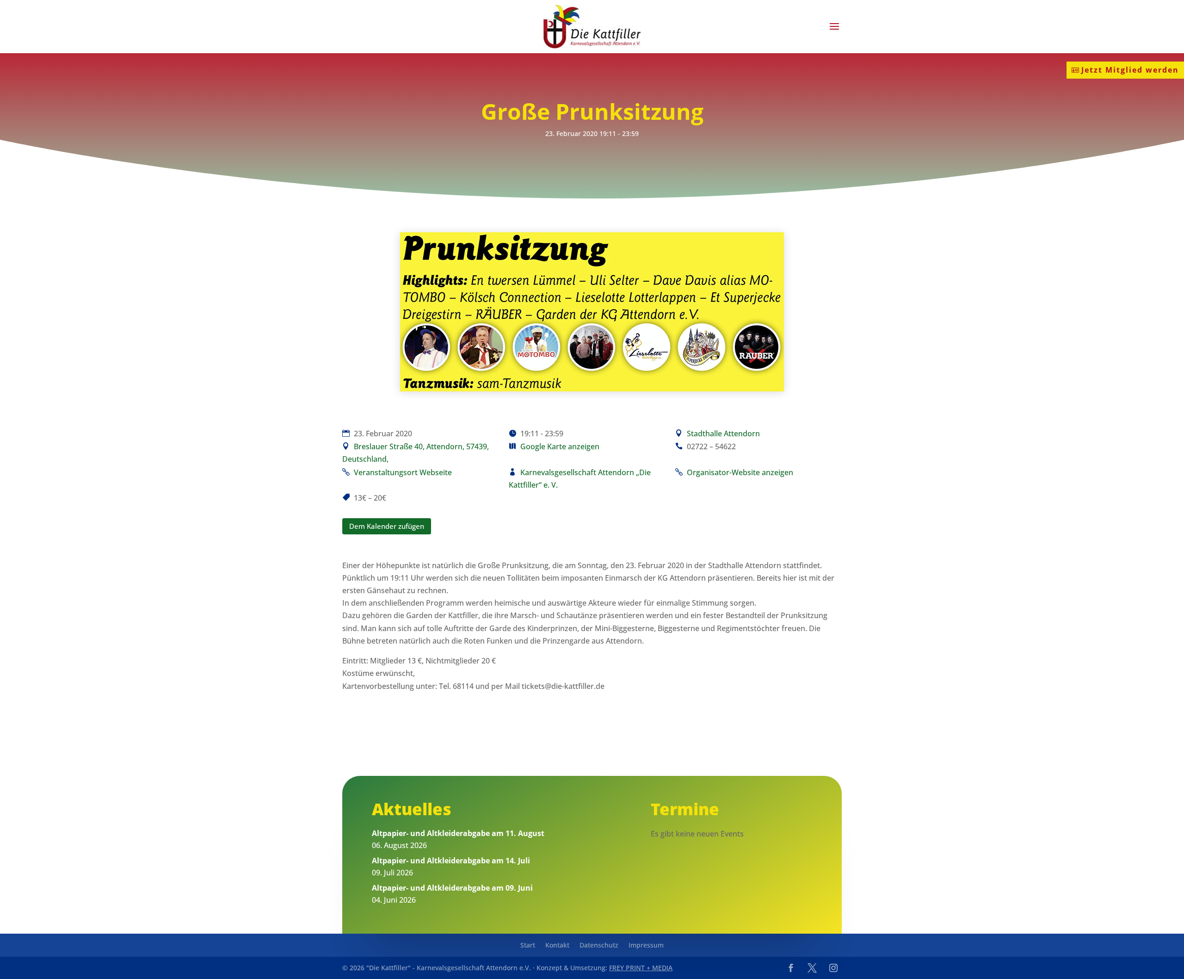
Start (527, 945)
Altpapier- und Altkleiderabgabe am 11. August (458, 833)
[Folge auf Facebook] (791, 968)
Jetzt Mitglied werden (1130, 70)
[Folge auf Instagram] (833, 968)
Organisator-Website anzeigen (740, 472)
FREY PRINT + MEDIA (640, 967)
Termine (685, 809)
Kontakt (557, 945)
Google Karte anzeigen (559, 446)
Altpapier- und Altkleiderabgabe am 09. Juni (452, 888)
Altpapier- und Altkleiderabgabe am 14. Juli (451, 860)
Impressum (646, 945)
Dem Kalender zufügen (386, 526)
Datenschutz (599, 945)
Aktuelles (411, 809)
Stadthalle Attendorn (723, 433)
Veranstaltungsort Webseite (403, 472)
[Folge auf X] (812, 968)
